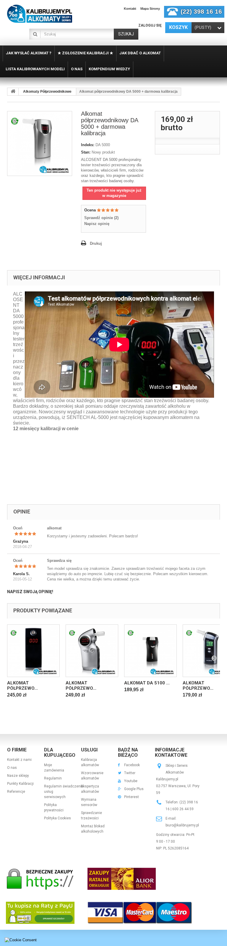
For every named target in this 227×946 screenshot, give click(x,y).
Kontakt (130, 8)
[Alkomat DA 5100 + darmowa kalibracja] (150, 650)
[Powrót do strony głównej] (13, 91)
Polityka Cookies (57, 818)
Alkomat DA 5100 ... (147, 683)
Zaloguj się (150, 25)
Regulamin (53, 778)
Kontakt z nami (19, 760)
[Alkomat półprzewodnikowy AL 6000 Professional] (92, 650)
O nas (12, 768)
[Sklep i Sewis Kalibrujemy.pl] (39, 13)
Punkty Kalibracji (20, 784)
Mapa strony (150, 8)
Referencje (16, 792)
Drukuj (96, 243)
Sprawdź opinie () (101, 218)
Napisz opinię (96, 223)
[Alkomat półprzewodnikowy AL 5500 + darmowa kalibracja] (33, 650)
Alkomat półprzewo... (22, 685)
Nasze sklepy (18, 776)
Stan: (85, 152)
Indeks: (87, 145)
